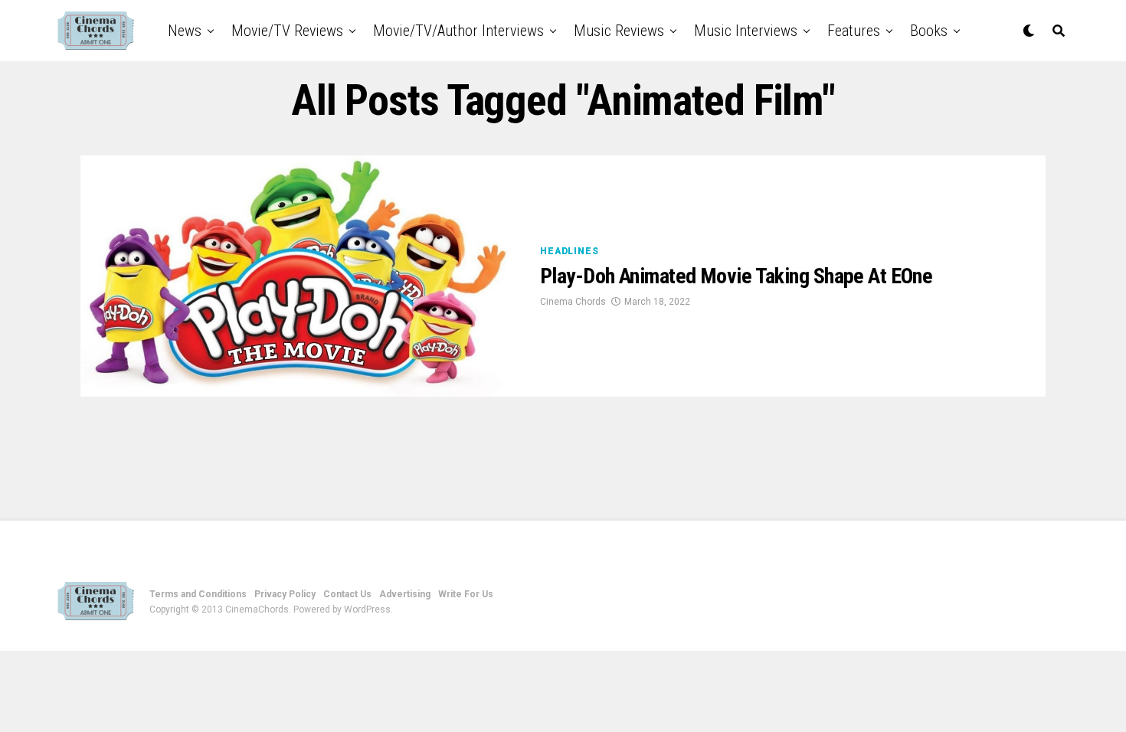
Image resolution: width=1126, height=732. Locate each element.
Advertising (404, 594)
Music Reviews (619, 30)
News (184, 30)
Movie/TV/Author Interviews (458, 30)
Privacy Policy (285, 594)
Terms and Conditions (198, 594)
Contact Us (347, 594)
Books (929, 30)
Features (853, 30)
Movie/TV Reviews (287, 30)
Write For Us (465, 594)
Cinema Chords (573, 301)
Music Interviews (745, 30)
